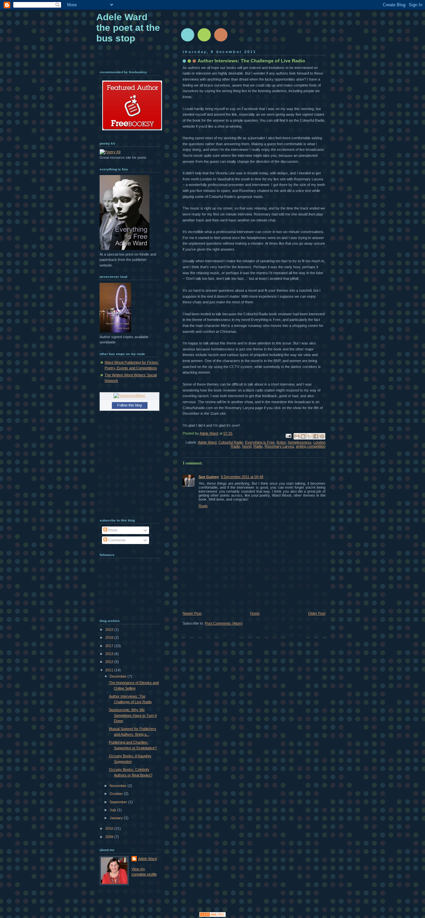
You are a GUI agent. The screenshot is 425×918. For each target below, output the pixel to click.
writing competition (310, 446)
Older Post (316, 613)
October (117, 794)
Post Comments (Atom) (224, 623)
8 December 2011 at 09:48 (242, 477)
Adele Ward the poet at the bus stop (128, 27)
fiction (281, 442)
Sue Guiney (209, 477)
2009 (109, 837)
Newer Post (192, 613)
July (113, 810)
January (117, 818)
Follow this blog (129, 405)
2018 (109, 638)
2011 (109, 670)
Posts (112, 530)
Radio (258, 446)
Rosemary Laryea (279, 446)
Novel (246, 446)
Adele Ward (207, 442)
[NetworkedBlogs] (129, 396)
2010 (109, 828)
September (119, 802)
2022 (109, 630)
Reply (203, 506)
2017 (109, 646)
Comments (116, 540)
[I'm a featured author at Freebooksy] (132, 132)
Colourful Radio (230, 442)
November (119, 786)
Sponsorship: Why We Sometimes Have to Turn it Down (133, 715)
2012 (109, 662)
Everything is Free (260, 442)
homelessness (299, 442)
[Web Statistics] (212, 915)
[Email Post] (288, 435)
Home (255, 613)
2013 (109, 654)
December (119, 676)
